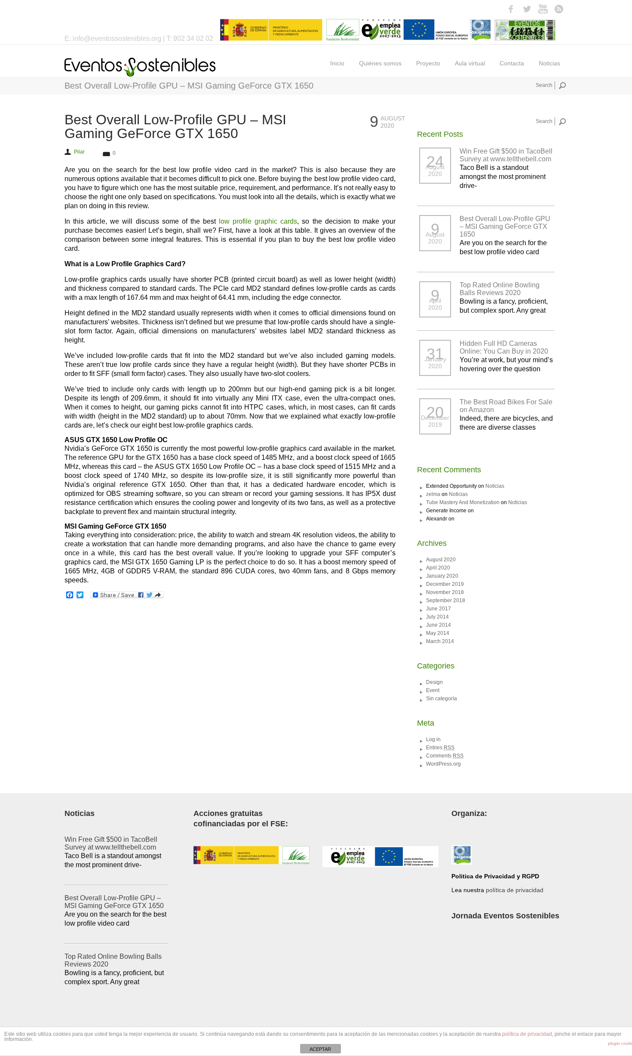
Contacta (512, 63)
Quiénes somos (380, 63)
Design (434, 682)
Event (432, 690)
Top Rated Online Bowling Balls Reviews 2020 (500, 288)
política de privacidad (514, 890)
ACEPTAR (320, 1049)
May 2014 (437, 633)
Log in (433, 739)
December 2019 (445, 584)
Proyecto (428, 63)
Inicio (337, 63)
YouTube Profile (543, 9)
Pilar (79, 152)
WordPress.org (443, 764)
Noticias (549, 63)
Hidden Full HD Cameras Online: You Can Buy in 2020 (504, 347)
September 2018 (445, 600)
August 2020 (441, 560)
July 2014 (437, 617)
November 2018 (445, 592)
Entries (440, 748)
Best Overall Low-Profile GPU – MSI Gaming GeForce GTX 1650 (175, 126)
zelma (433, 494)
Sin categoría (441, 699)
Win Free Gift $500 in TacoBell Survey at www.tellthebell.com (506, 155)
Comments (444, 756)
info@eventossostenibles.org (118, 38)
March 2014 (440, 641)
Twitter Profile (527, 9)
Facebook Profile (511, 9)
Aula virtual (470, 63)
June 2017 (438, 609)
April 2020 (438, 568)
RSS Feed (559, 9)
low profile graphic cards (258, 221)
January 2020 (442, 576)
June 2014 (438, 625)
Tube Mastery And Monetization (463, 502)
